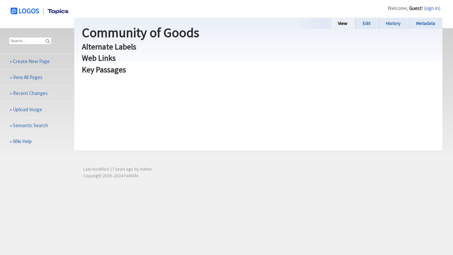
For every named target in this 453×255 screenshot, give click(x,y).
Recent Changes (30, 93)
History (393, 23)
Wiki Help (22, 141)
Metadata (425, 23)
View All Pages (27, 77)
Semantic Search (30, 125)
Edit (366, 23)
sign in (432, 8)
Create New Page (31, 61)
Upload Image (27, 109)
